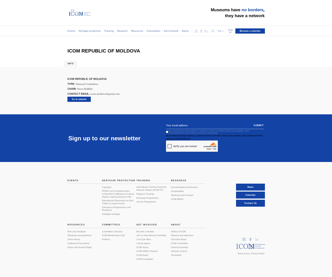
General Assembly (179, 247)
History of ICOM (178, 231)
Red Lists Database (76, 231)
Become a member (145, 231)
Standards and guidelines (79, 235)
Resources (137, 31)
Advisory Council (179, 251)
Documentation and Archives (184, 187)
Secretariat (176, 255)
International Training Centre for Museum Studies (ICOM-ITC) (151, 188)
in (245, 238)
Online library (73, 239)
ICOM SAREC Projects (147, 251)
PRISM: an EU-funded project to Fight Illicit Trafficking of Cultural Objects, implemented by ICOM (118, 194)
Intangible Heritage (111, 214)
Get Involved (171, 31)
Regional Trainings (145, 194)
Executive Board (178, 239)
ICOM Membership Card (113, 235)
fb (251, 238)
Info (70, 63)
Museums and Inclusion (182, 195)
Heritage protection (90, 31)
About (185, 31)
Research (122, 31)
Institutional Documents (78, 243)
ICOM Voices (142, 247)
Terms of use (243, 253)
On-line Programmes (146, 202)
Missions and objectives (182, 235)
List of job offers (143, 239)
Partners (106, 239)
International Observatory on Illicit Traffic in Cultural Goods (117, 202)
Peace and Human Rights (79, 247)
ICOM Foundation (144, 259)
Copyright (106, 187)
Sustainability (177, 191)
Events (71, 31)
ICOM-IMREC (177, 199)
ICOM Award (142, 255)
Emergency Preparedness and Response (116, 209)
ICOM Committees (179, 243)
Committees (153, 31)
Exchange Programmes (147, 198)
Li (258, 238)
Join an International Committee (151, 235)
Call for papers (143, 243)
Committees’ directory (112, 231)
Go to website (79, 99)
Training (109, 31)
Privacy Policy (257, 253)
